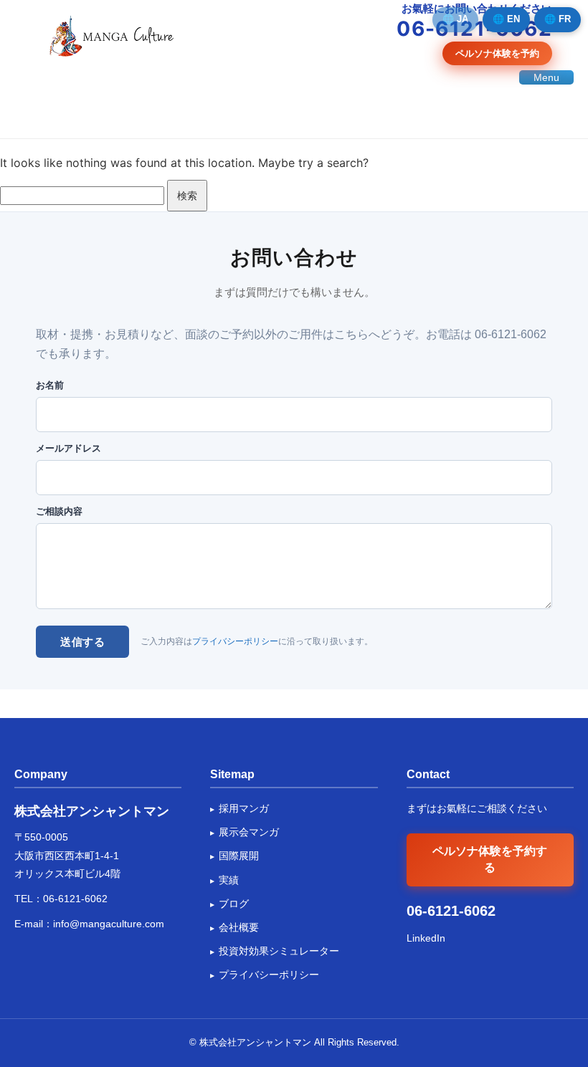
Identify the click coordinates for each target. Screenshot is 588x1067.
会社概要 (239, 927)
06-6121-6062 (75, 898)
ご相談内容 (59, 511)
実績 (229, 880)
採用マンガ (244, 808)
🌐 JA (455, 19)
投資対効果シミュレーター (279, 951)
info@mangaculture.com (108, 923)
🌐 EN (506, 19)
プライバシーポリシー (235, 641)
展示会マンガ (249, 832)
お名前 (50, 385)
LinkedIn (426, 938)
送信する (82, 642)
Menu (546, 77)
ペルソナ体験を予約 (497, 53)
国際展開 (239, 855)
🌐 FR (557, 19)
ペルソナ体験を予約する (489, 859)
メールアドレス (68, 448)
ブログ (234, 903)
